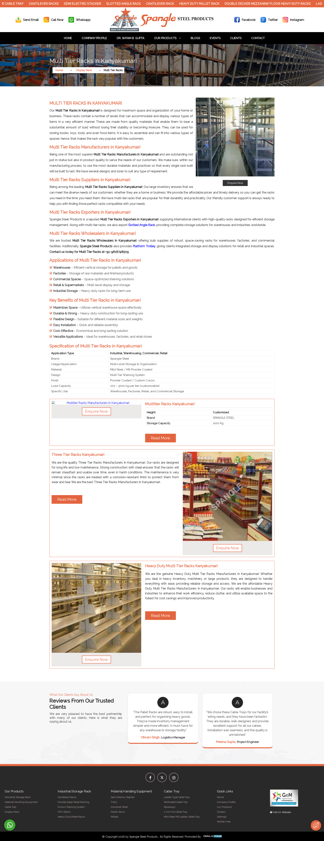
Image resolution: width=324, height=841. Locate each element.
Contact (258, 38)
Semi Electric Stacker (63, 3)
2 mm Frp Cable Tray (175, 811)
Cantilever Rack (141, 3)
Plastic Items (118, 811)
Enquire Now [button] (96, 411)
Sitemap (221, 816)
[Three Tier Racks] (227, 496)
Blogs (195, 38)
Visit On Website (281, 812)
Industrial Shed (119, 807)
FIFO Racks (64, 811)
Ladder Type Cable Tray (177, 797)
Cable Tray (10, 807)
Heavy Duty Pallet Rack (180, 3)
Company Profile (94, 38)
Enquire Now (235, 182)
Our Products (165, 38)
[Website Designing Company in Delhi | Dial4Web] (212, 836)
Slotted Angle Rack (104, 3)
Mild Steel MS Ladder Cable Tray (182, 816)
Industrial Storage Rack (18, 797)
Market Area (223, 821)
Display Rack (84, 70)
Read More (160, 438)
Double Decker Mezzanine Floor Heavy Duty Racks (248, 3)
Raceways (169, 807)
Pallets (114, 816)
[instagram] (173, 777)
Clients (236, 38)
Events (215, 38)
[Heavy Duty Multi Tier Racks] (96, 608)
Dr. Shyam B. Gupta (130, 38)
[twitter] (162, 777)
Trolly (114, 802)
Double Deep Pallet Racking (73, 802)
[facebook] (150, 777)
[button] (235, 142)
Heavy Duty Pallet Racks (71, 816)
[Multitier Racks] (96, 403)
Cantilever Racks (24, 3)
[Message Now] (9, 825)
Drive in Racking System (71, 807)
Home (68, 38)
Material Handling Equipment (21, 802)
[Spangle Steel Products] (162, 30)
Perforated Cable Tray (176, 802)
